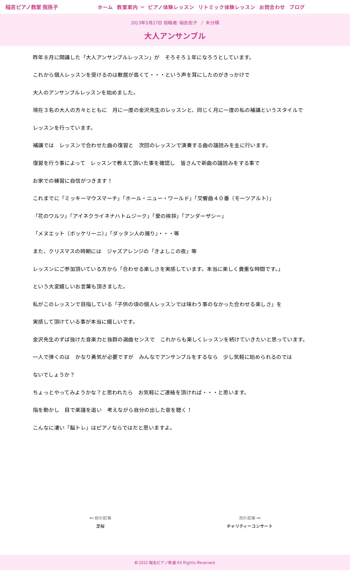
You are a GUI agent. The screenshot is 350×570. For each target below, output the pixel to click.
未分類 (212, 22)
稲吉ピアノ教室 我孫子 (31, 6)
